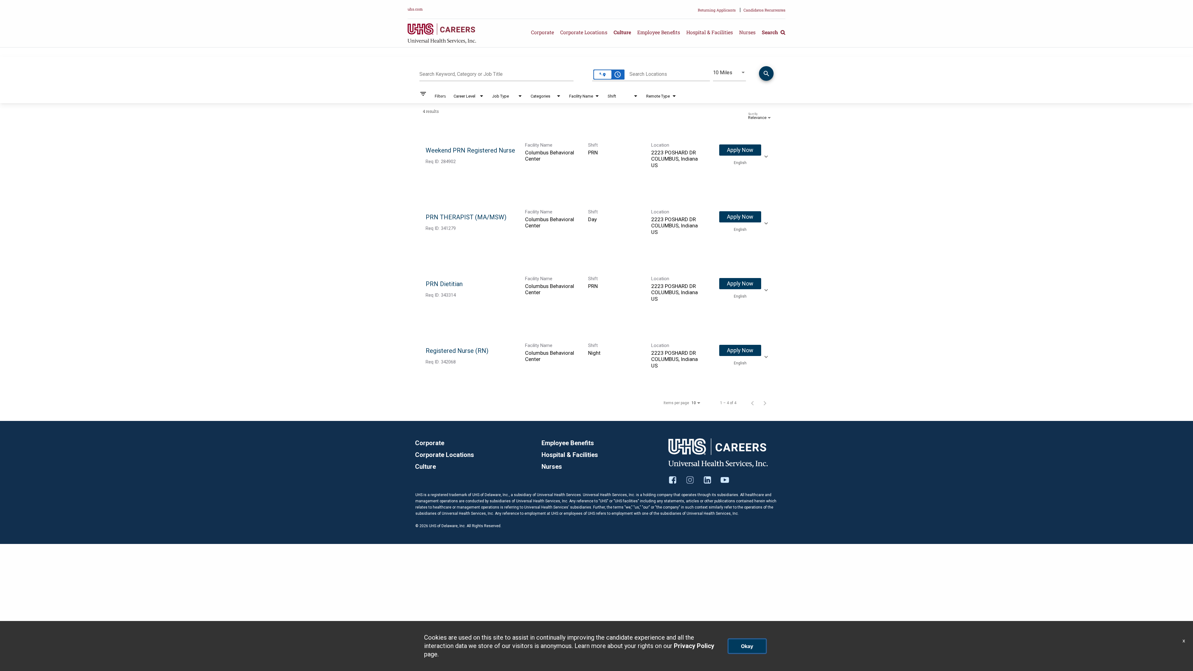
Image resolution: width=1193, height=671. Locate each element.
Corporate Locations (583, 32)
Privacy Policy (694, 646)
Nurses (747, 32)
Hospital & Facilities (709, 32)
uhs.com (415, 9)
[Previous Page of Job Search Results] (752, 403)
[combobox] (496, 73)
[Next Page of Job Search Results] (765, 403)
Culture (622, 32)
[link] (596, 155)
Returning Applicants (717, 9)
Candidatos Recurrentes (764, 9)
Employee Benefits (658, 32)
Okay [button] (747, 646)
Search (770, 32)
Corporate (542, 32)
